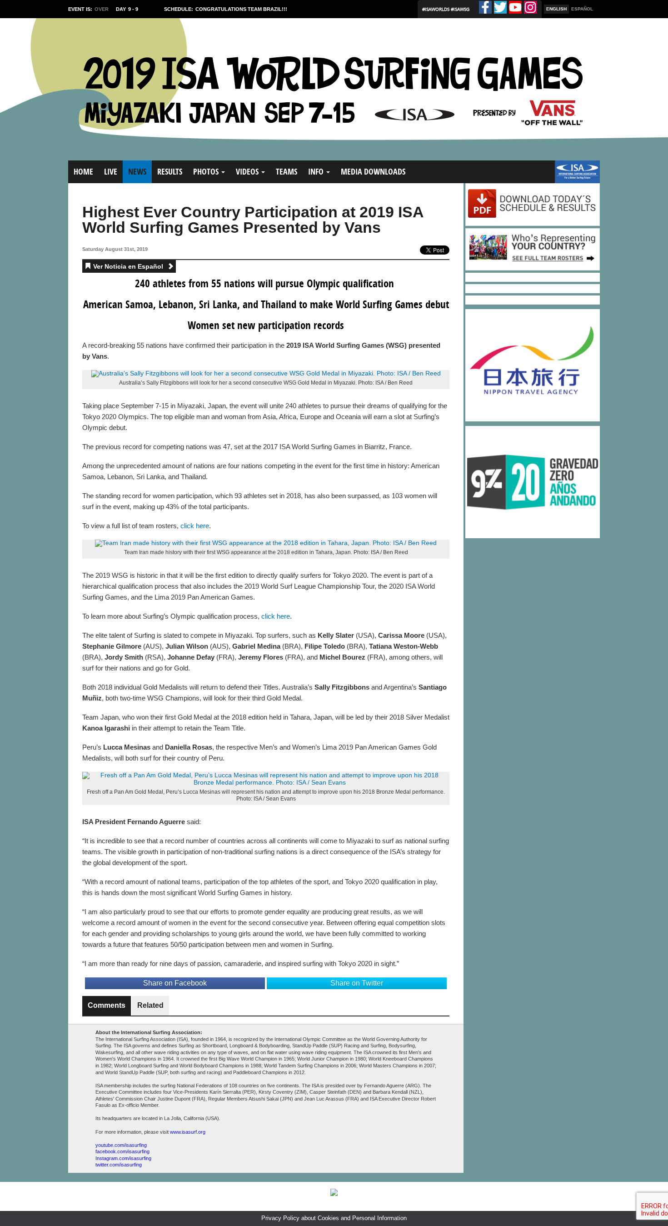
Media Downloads (373, 171)
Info (316, 171)
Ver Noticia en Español (129, 266)
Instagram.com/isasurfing (123, 1158)
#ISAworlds (436, 9)
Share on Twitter (356, 983)
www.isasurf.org (187, 1132)
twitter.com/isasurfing (118, 1164)
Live (110, 171)
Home (83, 171)
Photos (206, 171)
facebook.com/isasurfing (122, 1151)
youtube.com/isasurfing (121, 1145)
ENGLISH (556, 8)
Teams (286, 171)
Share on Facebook (175, 983)
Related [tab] (150, 1005)
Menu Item (570, 176)
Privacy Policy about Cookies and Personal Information (334, 1218)
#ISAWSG (460, 9)
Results (169, 171)
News (137, 171)
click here (194, 526)
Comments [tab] (106, 1005)
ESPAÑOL (582, 8)
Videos (248, 171)
